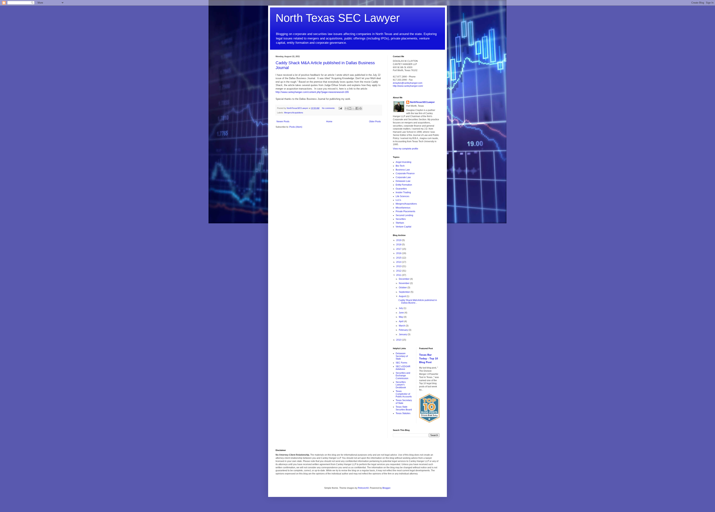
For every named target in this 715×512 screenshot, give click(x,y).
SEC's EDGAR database (403, 367)
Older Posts (375, 121)
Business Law (403, 169)
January (403, 334)
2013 (399, 266)
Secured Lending (404, 215)
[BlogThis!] (350, 108)
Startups (400, 222)
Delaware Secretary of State (402, 356)
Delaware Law (403, 181)
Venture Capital (403, 226)
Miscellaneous (403, 207)
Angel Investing (403, 162)
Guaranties (401, 188)
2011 (399, 275)
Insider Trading (403, 192)
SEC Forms (401, 362)
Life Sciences (402, 196)
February (404, 330)
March (402, 325)
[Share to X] (353, 108)
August (402, 296)
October (403, 287)
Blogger (386, 488)
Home (329, 121)
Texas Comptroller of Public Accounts (404, 394)
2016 (399, 253)
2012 (399, 270)
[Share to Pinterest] (360, 108)
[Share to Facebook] (357, 108)
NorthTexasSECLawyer (422, 102)
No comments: (329, 108)
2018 (399, 244)
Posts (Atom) (295, 127)
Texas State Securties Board (404, 408)
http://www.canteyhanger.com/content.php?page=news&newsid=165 (312, 92)
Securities (401, 219)
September (405, 292)
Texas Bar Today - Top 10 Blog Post (428, 358)
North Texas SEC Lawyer (338, 18)
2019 (399, 240)
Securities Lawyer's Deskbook (401, 385)
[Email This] (346, 108)
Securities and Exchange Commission (403, 376)
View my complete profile (405, 148)
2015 (399, 257)
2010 (399, 340)
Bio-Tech (400, 166)
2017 (399, 249)
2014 (399, 262)
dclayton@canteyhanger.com (407, 83)
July (401, 308)
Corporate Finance (405, 173)
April (401, 321)
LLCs (398, 200)
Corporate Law (403, 177)
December (404, 279)
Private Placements (405, 211)
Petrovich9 (363, 488)
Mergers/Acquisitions (293, 112)
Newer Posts (283, 121)
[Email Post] (340, 108)
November (404, 283)
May (401, 317)
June (401, 312)
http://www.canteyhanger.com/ (408, 86)
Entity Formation (404, 185)
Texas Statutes (403, 413)
